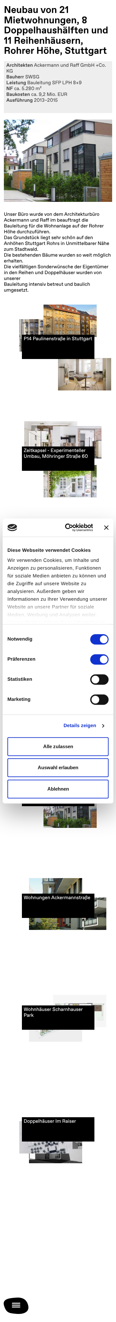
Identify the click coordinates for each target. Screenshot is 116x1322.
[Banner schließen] (106, 527)
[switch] (99, 659)
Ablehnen (58, 789)
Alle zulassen (58, 746)
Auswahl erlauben (58, 767)
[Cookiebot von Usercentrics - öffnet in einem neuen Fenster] (68, 527)
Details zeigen (79, 725)
